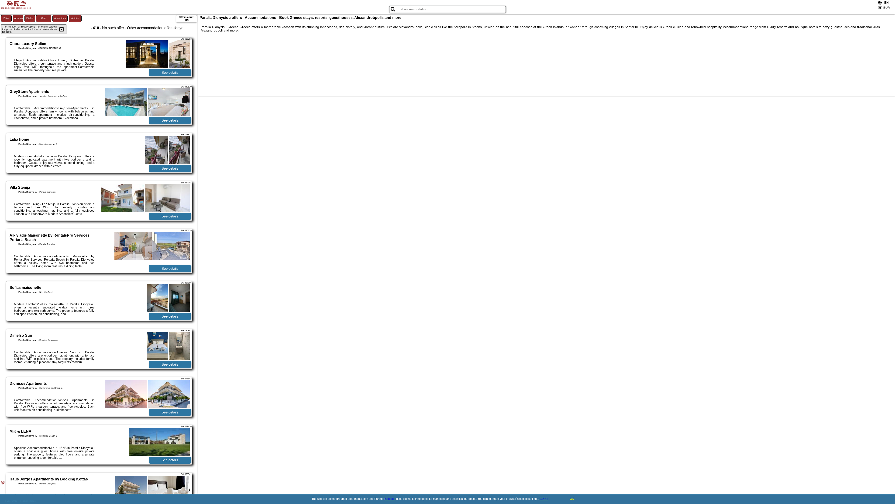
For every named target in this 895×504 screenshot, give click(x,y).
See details (170, 72)
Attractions (60, 18)
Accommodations (18, 18)
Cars (43, 18)
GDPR (544, 498)
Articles (75, 18)
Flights (29, 18)
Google (390, 498)
